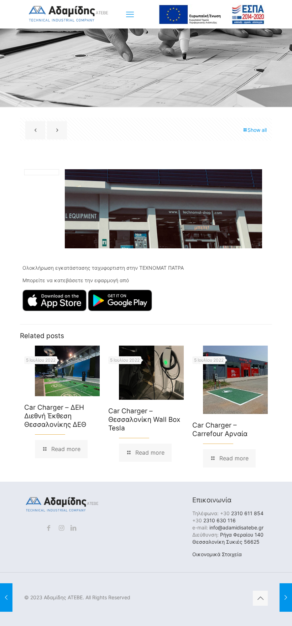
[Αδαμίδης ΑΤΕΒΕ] (68, 20)
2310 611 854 (247, 513)
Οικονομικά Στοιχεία (217, 554)
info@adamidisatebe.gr (236, 527)
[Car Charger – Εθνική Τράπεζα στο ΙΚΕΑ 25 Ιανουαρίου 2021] (286, 597)
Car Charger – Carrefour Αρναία (219, 429)
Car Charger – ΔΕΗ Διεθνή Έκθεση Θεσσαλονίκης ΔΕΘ (55, 416)
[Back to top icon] (260, 598)
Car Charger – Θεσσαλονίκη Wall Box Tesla (144, 419)
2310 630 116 (219, 520)
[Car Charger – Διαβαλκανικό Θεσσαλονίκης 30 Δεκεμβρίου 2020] (6, 597)
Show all (257, 130)
